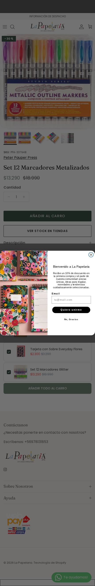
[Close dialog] (91, 254)
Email (56, 293)
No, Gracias (71, 319)
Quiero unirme (71, 310)
